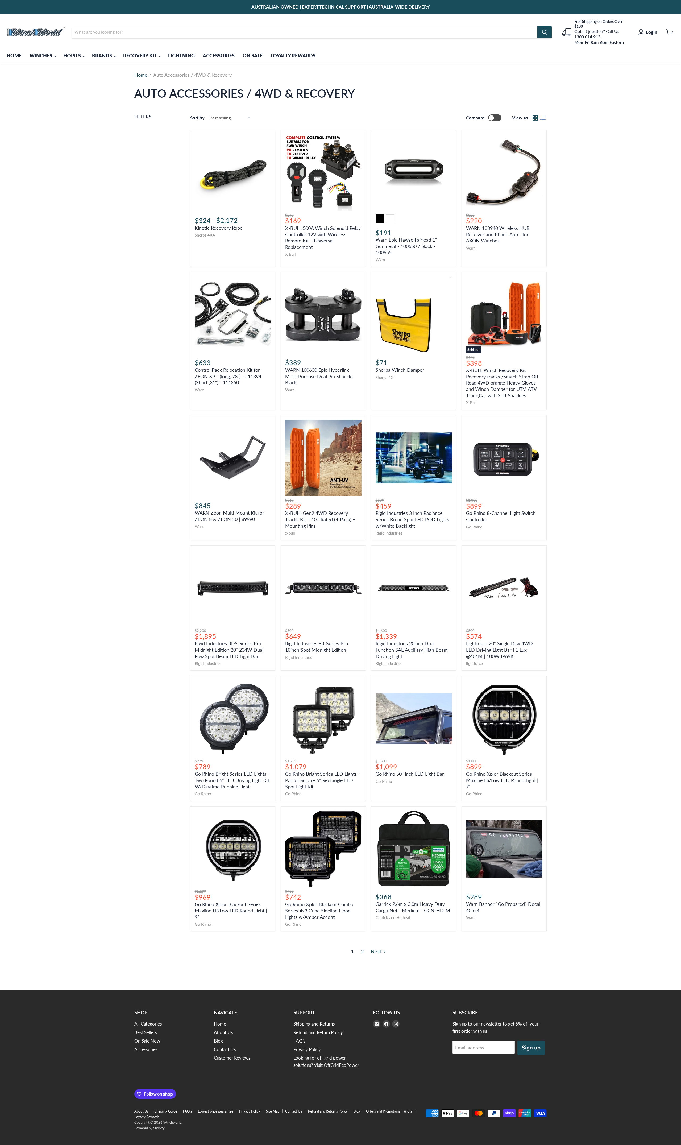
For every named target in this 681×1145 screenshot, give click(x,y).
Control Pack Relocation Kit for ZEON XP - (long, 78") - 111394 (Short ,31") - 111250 (228, 376)
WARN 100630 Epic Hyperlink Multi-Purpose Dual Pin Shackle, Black (319, 376)
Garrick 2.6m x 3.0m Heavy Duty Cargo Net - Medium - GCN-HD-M (413, 907)
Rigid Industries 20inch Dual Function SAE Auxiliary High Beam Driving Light (412, 649)
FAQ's (299, 1041)
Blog (218, 1041)
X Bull (290, 254)
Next (377, 951)
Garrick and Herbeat (393, 917)
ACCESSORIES (219, 56)
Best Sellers (145, 1032)
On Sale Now (147, 1041)
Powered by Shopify (149, 1128)
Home (140, 75)
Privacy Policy (307, 1049)
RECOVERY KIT (140, 56)
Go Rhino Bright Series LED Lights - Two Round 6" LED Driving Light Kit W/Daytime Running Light (232, 780)
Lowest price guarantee (215, 1111)
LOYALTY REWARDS (293, 56)
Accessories (145, 1049)
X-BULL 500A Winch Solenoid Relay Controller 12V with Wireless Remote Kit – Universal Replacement (323, 237)
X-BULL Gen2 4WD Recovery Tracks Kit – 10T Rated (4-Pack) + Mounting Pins (320, 519)
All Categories (148, 1024)
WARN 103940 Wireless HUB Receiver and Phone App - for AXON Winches (498, 234)
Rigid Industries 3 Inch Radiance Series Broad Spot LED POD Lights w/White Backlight (412, 519)
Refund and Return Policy (318, 1032)
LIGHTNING (181, 56)
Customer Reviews (232, 1058)
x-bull (290, 533)
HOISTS (72, 56)
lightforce (474, 663)
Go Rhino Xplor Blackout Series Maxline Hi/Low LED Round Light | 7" (502, 780)
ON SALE (253, 56)
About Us (223, 1032)
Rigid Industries (389, 533)
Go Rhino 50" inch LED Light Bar (410, 774)
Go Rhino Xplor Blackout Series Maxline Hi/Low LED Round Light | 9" (231, 910)
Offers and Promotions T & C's (389, 1111)
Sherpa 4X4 (205, 235)
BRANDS (102, 56)
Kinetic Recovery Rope (219, 228)
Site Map (272, 1111)
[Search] (544, 32)
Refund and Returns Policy (328, 1111)
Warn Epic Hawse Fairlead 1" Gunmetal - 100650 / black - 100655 (406, 246)
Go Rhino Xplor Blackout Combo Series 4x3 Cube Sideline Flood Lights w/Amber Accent (319, 910)
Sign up (531, 1047)
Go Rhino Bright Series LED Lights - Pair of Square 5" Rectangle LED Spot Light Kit (322, 780)
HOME (14, 56)
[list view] (543, 118)
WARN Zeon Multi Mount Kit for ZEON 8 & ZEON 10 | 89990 (229, 516)
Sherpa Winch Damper (400, 370)
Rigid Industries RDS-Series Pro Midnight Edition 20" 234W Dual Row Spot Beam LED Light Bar (229, 649)
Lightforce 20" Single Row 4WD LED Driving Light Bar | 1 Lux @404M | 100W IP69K (499, 649)
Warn (380, 260)
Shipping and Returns (314, 1024)
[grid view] (535, 118)
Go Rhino (474, 527)
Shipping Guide (166, 1111)
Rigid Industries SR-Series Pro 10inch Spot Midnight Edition (316, 646)
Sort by (197, 117)
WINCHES (41, 56)
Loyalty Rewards (146, 1117)
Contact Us (225, 1049)
